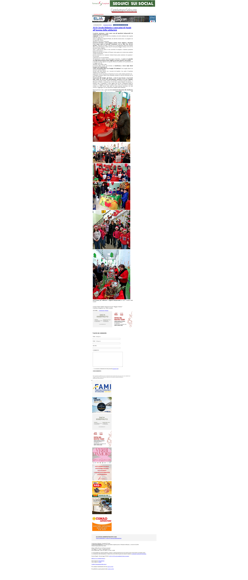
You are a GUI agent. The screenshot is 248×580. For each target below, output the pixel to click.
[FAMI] (102, 395)
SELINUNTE (97, 15)
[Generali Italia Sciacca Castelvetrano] (122, 327)
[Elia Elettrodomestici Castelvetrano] (124, 21)
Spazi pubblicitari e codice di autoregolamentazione (108, 538)
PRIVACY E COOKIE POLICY (98, 558)
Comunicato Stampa (107, 25)
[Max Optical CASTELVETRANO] (102, 412)
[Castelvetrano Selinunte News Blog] (124, 12)
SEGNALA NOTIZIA (99, 14)
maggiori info (115, 368)
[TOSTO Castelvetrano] (102, 513)
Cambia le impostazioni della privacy (99, 564)
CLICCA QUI (110, 566)
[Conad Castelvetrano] (102, 530)
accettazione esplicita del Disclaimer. (138, 553)
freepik (99, 562)
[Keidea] (102, 496)
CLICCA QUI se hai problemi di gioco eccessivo (119, 556)
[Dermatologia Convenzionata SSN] (102, 480)
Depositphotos (101, 560)
